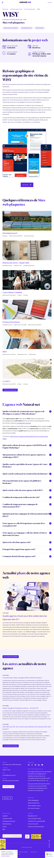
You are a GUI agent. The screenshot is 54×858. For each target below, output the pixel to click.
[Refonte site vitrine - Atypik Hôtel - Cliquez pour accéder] (27, 250)
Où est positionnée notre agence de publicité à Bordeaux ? (22, 482)
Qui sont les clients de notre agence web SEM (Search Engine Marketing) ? (25, 446)
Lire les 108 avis (49, 856)
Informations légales (22, 852)
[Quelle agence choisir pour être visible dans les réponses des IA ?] (27, 596)
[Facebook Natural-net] (32, 765)
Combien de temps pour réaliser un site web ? (21, 497)
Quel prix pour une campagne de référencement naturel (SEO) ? (26, 515)
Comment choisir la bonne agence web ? (19, 556)
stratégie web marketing (24, 423)
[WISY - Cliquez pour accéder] (27, 339)
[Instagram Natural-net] (29, 765)
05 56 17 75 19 (6, 770)
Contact (50, 2)
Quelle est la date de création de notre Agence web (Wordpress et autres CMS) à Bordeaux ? (23, 413)
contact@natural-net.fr (9, 775)
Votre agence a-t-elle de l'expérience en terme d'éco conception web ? (24, 525)
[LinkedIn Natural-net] (39, 765)
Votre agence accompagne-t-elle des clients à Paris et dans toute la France (25, 534)
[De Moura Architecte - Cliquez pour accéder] (27, 309)
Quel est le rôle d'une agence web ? (17, 542)
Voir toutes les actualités (11, 656)
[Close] (16, 851)
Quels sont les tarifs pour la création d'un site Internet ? (25, 474)
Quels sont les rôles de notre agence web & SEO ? (23, 490)
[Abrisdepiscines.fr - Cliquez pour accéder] (27, 220)
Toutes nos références (10, 390)
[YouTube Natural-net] (42, 765)
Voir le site (25, 185)
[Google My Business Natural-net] (35, 765)
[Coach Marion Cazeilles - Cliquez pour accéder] (27, 279)
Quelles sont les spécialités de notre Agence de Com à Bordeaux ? (25, 466)
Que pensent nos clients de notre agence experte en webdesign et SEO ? (24, 456)
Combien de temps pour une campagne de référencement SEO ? (20, 506)
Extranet (6, 798)
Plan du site (34, 852)
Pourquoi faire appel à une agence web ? (19, 549)
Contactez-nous (8, 786)
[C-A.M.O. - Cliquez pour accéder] (27, 368)
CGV (19, 854)
